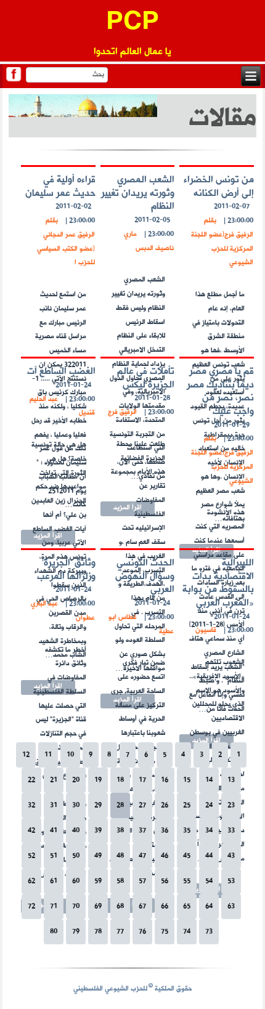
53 (231, 881)
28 (120, 805)
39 (98, 830)
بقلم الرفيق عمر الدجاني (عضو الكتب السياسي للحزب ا (66, 241)
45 (186, 855)
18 (120, 780)
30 (76, 805)
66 (164, 906)
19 (98, 780)
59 (98, 881)
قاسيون (205, 630)
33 (231, 830)
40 (76, 830)
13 (231, 780)
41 (53, 830)
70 (76, 906)
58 (120, 881)
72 (31, 906)
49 (98, 855)
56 (164, 881)
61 (53, 881)
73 (209, 931)
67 (142, 906)
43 (231, 855)
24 (209, 805)
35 (186, 830)
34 (209, 830)
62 (31, 881)
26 (164, 805)
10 (70, 754)
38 (120, 830)
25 (186, 805)
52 (31, 855)
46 (164, 855)
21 (53, 780)
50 (76, 855)
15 (186, 780)
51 (53, 855)
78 (98, 931)
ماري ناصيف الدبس (149, 241)
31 (53, 805)
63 (231, 906)
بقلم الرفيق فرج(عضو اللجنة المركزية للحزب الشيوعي (222, 241)
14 (209, 780)
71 (53, 906)
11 (48, 754)
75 (164, 931)
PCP (132, 23)
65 (186, 906)
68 (120, 906)
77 (120, 931)
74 (186, 931)
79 (76, 931)
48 (120, 855)
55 (186, 881)
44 (209, 855)
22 (31, 780)
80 (53, 931)
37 (142, 830)
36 (164, 830)
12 (26, 754)
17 (142, 780)
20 (76, 780)
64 (209, 906)
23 (231, 805)
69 (98, 906)
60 (76, 881)
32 (31, 805)
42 (31, 830)
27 (142, 805)
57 (142, 881)
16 (164, 780)
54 (209, 881)
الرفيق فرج (122, 412)
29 (98, 805)
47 (142, 855)
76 (142, 931)
